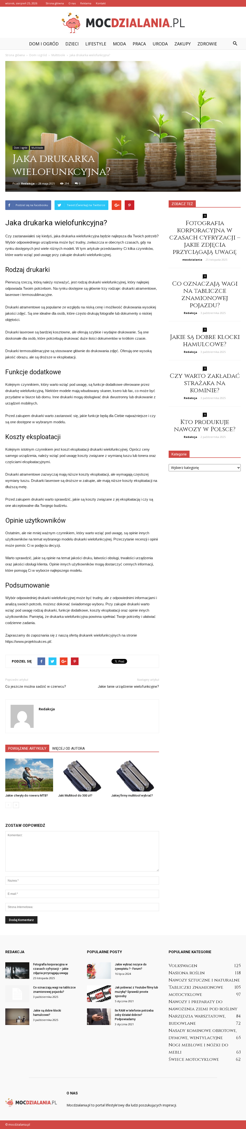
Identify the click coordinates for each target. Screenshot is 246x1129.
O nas (72, 3)
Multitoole (37, 147)
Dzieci (72, 44)
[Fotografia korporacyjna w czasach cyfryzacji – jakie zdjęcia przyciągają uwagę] (17, 970)
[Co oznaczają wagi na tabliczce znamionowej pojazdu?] (17, 993)
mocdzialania (192, 259)
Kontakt (101, 3)
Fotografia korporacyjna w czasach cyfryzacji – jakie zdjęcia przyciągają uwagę (204, 237)
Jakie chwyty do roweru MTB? (26, 795)
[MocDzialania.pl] (123, 22)
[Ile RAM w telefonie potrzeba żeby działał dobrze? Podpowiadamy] (99, 1016)
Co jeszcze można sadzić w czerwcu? (35, 686)
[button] (235, 43)
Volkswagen (183, 966)
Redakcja (28, 183)
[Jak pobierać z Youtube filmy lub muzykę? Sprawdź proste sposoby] (99, 993)
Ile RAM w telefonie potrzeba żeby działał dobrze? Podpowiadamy (134, 1015)
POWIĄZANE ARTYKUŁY (27, 748)
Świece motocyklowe (194, 1059)
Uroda (160, 44)
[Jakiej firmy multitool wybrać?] (135, 775)
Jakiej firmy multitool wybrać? (132, 795)
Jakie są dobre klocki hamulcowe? (205, 341)
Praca (139, 44)
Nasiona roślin (187, 973)
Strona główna (55, 3)
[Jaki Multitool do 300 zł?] (82, 775)
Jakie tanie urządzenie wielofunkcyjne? (128, 686)
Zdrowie (207, 44)
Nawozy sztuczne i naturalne (204, 980)
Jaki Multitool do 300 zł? (75, 795)
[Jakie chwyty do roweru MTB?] (29, 775)
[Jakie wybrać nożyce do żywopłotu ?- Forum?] (99, 970)
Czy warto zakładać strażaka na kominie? (205, 383)
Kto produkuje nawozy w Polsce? (204, 426)
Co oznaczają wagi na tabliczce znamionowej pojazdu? (205, 295)
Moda (119, 44)
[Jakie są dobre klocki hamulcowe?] (17, 1016)
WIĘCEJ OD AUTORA (68, 748)
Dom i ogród (44, 44)
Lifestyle (95, 44)
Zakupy (182, 44)
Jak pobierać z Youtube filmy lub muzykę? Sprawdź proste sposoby (136, 992)
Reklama (85, 3)
